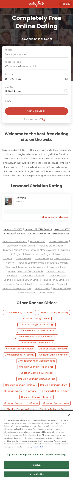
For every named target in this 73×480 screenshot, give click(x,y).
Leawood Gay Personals (30, 271)
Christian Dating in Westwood (36, 372)
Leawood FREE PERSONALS (38, 229)
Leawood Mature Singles (38, 254)
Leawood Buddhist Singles (19, 284)
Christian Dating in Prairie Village (36, 324)
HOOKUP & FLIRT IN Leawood (31, 233)
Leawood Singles (44, 258)
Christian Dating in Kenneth (19, 312)
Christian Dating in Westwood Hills (36, 378)
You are (8, 49)
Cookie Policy (39, 447)
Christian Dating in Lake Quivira (21, 403)
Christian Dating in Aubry (55, 391)
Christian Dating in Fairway (19, 354)
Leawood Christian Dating (21, 245)
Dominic (21, 198)
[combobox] (36, 54)
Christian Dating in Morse (19, 348)
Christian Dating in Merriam (20, 384)
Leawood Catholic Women (40, 292)
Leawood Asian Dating (33, 275)
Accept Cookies (36, 474)
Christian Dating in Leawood (55, 217)
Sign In (45, 119)
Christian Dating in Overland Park (36, 330)
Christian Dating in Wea (56, 403)
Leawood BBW (23, 258)
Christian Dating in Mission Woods (36, 360)
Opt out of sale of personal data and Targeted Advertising (36, 454)
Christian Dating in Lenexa (53, 348)
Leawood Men (37, 241)
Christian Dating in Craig (53, 409)
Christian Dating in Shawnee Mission (36, 336)
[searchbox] (34, 66)
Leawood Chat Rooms (14, 241)
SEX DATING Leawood (59, 233)
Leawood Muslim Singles (51, 284)
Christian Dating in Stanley (54, 312)
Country (9, 86)
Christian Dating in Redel (36, 318)
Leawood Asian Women (16, 249)
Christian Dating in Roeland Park (36, 366)
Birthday (9, 74)
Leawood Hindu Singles (54, 279)
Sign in (66, 3)
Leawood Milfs (42, 288)
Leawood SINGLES (13, 229)
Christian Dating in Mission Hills (36, 342)
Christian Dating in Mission (53, 354)
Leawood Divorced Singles (16, 288)
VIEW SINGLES (36, 111)
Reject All (36, 464)
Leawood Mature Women (43, 249)
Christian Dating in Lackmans (20, 391)
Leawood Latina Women (31, 262)
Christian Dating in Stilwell (54, 384)
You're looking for (13, 62)
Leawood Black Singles (50, 245)
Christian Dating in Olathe (20, 409)
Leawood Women (58, 241)
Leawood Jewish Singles (27, 279)
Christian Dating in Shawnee (36, 397)
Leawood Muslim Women (32, 267)
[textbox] (36, 54)
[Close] (69, 415)
